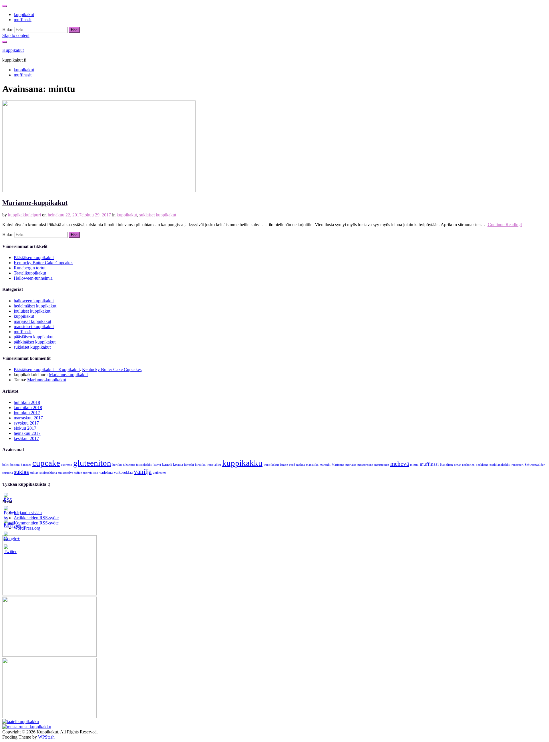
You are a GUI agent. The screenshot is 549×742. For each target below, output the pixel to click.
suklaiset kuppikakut (157, 214)
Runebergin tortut (29, 267)
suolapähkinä (48, 472)
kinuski (189, 464)
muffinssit (22, 19)
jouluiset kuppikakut (32, 311)
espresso (66, 464)
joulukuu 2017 (27, 412)
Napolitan (446, 464)
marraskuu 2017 (28, 417)
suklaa (21, 472)
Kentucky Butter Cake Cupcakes (43, 262)
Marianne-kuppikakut (34, 202)
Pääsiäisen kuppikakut (34, 257)
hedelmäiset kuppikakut (35, 305)
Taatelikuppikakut (30, 273)
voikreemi (159, 472)
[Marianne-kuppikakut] (99, 190)
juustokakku (144, 464)
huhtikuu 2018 (27, 402)
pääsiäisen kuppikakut (33, 336)
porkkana (482, 464)
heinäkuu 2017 (27, 433)
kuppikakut (24, 14)
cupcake (46, 462)
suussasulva (65, 472)
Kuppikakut (13, 50)
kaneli (167, 464)
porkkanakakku (500, 464)
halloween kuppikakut (34, 300)
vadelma (106, 472)
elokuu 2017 (25, 428)
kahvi (157, 464)
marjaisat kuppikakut (32, 321)
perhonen (468, 464)
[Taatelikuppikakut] (20, 721)
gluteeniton (92, 462)
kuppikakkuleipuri (24, 214)
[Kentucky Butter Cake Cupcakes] (49, 655)
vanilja (143, 471)
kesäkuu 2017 (26, 438)
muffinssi (429, 464)
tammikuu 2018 (28, 407)
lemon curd (287, 464)
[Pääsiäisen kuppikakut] (49, 593)
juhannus (129, 464)
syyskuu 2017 (26, 423)
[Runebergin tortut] (49, 716)
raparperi (518, 464)
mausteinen (381, 464)
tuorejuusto (90, 472)
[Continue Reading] (504, 224)
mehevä (399, 463)
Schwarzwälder (535, 464)
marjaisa (350, 464)
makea (300, 464)
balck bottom (11, 464)
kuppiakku (214, 464)
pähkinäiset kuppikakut (34, 342)
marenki (325, 464)
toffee (78, 472)
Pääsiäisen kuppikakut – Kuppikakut (47, 369)
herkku (117, 464)
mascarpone (365, 464)
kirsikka (200, 464)
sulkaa (34, 472)
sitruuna (7, 472)
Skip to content (15, 35)
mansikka (312, 464)
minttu (414, 464)
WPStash (46, 737)
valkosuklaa (123, 472)
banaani (26, 464)
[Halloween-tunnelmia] (26, 726)
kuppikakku (242, 462)
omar (457, 464)
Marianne (338, 464)
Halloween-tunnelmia (33, 278)
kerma (178, 464)
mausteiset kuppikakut (34, 326)
